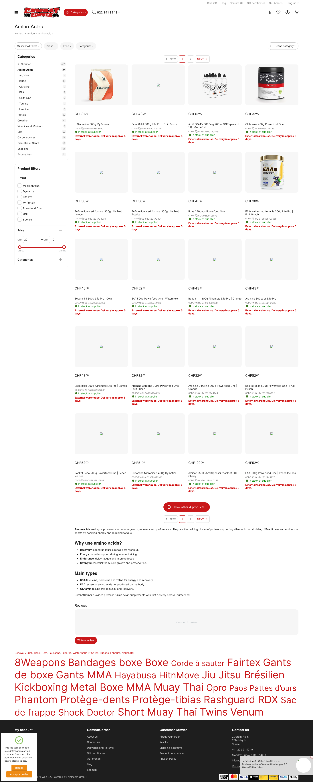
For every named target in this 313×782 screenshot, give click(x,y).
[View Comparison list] (269, 12)
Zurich (29, 652)
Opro (216, 687)
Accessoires (41, 154)
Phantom (36, 699)
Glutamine (42, 97)
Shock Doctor (86, 712)
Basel (37, 652)
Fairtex (243, 662)
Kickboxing (41, 687)
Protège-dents (95, 699)
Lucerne (66, 652)
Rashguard (229, 699)
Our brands (275, 3)
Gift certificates (256, 3)
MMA (138, 687)
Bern (44, 652)
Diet (41, 131)
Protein (41, 114)
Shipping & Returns (171, 747)
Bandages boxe (105, 662)
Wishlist (164, 742)
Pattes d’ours (273, 688)
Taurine (42, 103)
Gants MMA (84, 675)
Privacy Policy (168, 758)
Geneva (19, 652)
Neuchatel (128, 652)
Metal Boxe (96, 687)
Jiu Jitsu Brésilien (243, 675)
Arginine (42, 75)
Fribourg (115, 652)
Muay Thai (179, 687)
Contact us (93, 742)
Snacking (41, 148)
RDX (268, 699)
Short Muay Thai (157, 712)
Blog (223, 3)
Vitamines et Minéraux (41, 126)
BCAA (42, 80)
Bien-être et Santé (41, 143)
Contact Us (236, 3)
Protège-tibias (166, 699)
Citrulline (42, 86)
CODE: (78, 128)
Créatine (41, 120)
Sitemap (92, 769)
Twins (214, 712)
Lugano (104, 652)
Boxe (157, 662)
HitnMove (179, 675)
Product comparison (172, 753)
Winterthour (79, 652)
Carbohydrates (41, 137)
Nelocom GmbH (77, 776)
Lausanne (54, 652)
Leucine (42, 109)
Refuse (19, 767)
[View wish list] (278, 12)
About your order (170, 736)
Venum (247, 712)
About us (92, 736)
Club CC (212, 3)
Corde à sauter (198, 663)
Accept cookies (19, 774)
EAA (42, 92)
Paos (238, 688)
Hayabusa (135, 675)
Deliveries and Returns (100, 747)
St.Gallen (93, 652)
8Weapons (40, 662)
